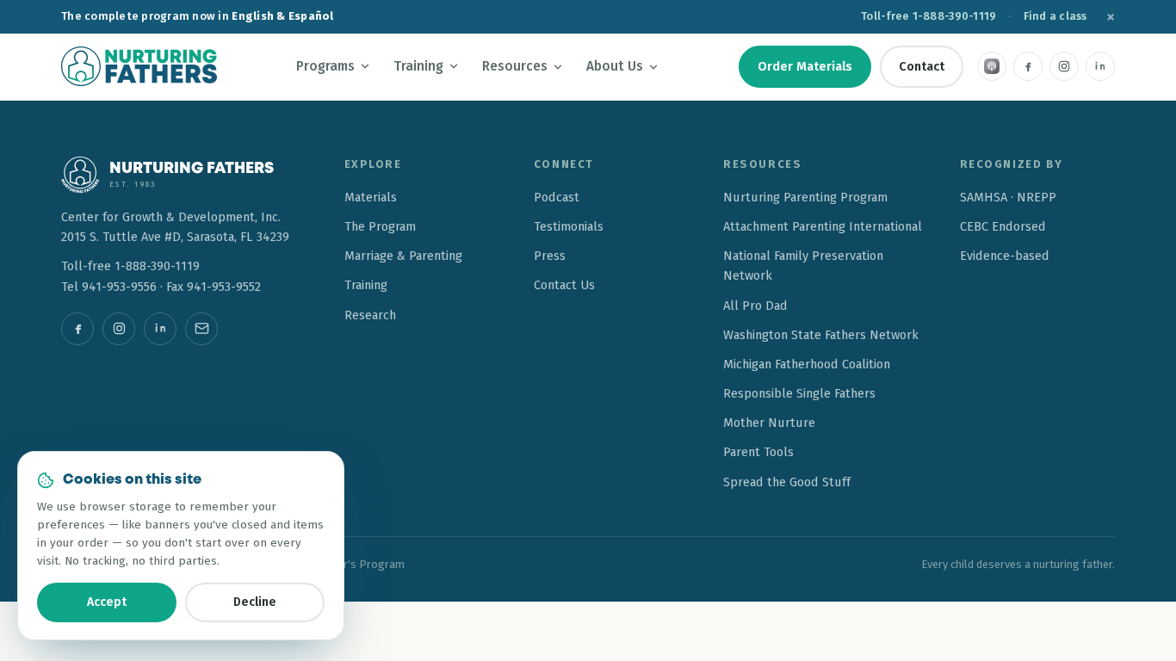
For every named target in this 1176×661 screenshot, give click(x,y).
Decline (254, 602)
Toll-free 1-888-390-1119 (928, 15)
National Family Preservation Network (803, 265)
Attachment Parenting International (822, 226)
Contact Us (564, 285)
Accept (107, 602)
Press (550, 255)
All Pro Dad (755, 305)
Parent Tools (758, 452)
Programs (325, 66)
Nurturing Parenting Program (805, 197)
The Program (380, 226)
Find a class (1055, 15)
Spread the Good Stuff (787, 482)
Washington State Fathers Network (821, 335)
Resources (515, 66)
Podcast (556, 197)
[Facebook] (1028, 66)
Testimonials (568, 226)
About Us (614, 66)
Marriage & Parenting (403, 255)
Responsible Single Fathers (799, 393)
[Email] (201, 328)
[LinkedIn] (1100, 66)
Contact (921, 66)
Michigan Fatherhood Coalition (806, 364)
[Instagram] (1064, 66)
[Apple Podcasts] (991, 66)
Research (370, 315)
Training (418, 66)
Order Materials (805, 66)
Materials (370, 197)
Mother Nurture (769, 422)
